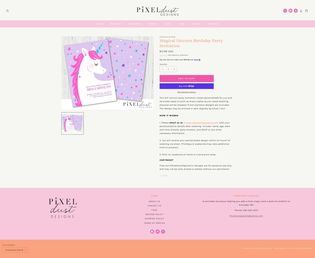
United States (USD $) (14, 250)
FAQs (154, 210)
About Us (154, 201)
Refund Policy (154, 214)
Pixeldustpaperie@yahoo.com (200, 123)
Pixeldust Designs (261, 248)
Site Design (280, 248)
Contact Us (154, 206)
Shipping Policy (154, 219)
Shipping (163, 55)
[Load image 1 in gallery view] (73, 123)
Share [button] (165, 175)
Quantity (163, 64)
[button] (7, 11)
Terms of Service (154, 223)
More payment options (187, 92)
